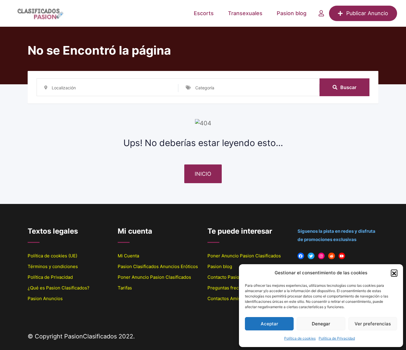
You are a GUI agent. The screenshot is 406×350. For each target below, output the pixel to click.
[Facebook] (301, 256)
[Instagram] (321, 256)
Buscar (348, 87)
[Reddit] (331, 256)
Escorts (204, 13)
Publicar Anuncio (367, 13)
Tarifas (125, 288)
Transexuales (245, 13)
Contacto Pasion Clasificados (238, 277)
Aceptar (269, 324)
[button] (394, 273)
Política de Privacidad (337, 338)
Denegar (321, 324)
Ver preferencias (373, 324)
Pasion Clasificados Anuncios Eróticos (158, 266)
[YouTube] (342, 256)
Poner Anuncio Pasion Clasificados (154, 277)
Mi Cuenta (128, 256)
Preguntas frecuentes (230, 288)
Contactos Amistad (227, 298)
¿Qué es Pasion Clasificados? (58, 288)
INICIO (203, 174)
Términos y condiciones (53, 266)
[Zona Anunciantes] (321, 13)
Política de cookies (300, 338)
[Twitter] (311, 256)
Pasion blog (291, 13)
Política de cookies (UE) (52, 256)
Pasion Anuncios (45, 298)
